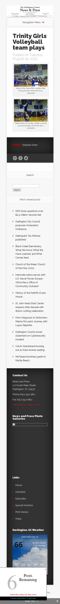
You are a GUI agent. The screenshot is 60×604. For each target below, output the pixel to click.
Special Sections (24, 505)
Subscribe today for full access (23, 594)
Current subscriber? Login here (23, 598)
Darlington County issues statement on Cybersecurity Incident (30, 336)
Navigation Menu (31, 22)
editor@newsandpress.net (26, 404)
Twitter (26, 158)
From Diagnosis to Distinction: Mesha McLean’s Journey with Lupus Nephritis (31, 321)
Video (18, 518)
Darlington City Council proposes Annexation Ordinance (27, 225)
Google (15, 158)
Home (18, 485)
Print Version (21, 512)
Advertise (20, 492)
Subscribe (20, 498)
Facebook (20, 158)
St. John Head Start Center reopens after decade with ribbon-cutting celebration (29, 307)
